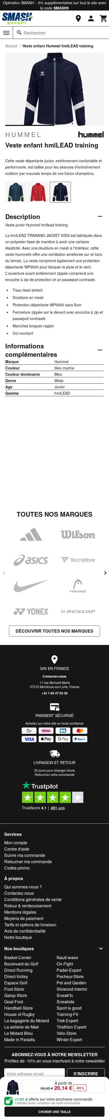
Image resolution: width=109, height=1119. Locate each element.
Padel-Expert (69, 970)
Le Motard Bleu (18, 1033)
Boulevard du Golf (21, 964)
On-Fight (65, 964)
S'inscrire (86, 1074)
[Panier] (103, 18)
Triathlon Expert (71, 1027)
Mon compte (15, 843)
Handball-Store (18, 1008)
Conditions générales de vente (33, 899)
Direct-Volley (16, 976)
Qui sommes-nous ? (23, 887)
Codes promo (17, 868)
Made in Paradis (19, 1039)
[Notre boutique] (78, 18)
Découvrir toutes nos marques (54, 631)
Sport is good (69, 1008)
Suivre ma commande (24, 855)
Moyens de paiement (23, 918)
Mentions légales (20, 912)
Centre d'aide (16, 849)
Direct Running (18, 970)
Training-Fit (67, 1014)
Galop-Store (15, 995)
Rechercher (35, 33)
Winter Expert (69, 1039)
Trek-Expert (67, 1021)
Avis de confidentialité (25, 931)
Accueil (11, 45)
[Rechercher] (19, 33)
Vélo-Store (66, 1033)
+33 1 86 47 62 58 (55, 693)
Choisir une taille (54, 1111)
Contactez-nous (54, 676)
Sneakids (65, 1002)
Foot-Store (14, 989)
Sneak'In (65, 995)
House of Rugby (19, 1014)
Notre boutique (18, 937)
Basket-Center (17, 957)
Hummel (23, 134)
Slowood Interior (72, 989)
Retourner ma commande (28, 861)
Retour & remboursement (27, 906)
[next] (105, 573)
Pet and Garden (71, 983)
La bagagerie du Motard (26, 1021)
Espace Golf (15, 983)
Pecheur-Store (70, 976)
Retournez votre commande (55, 774)
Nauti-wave (67, 957)
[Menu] (6, 33)
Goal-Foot (13, 1002)
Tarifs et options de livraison (30, 925)
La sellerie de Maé (21, 1027)
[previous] (3, 573)
